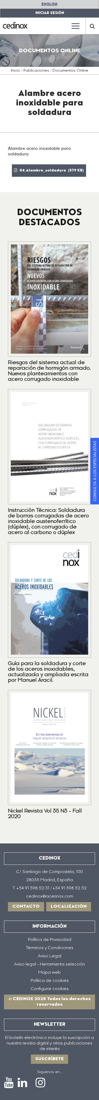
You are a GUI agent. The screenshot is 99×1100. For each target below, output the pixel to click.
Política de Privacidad (49, 940)
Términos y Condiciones (49, 948)
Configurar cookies (50, 989)
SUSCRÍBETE (49, 1059)
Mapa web (49, 973)
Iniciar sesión (49, 13)
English (49, 4)
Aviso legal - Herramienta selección (49, 964)
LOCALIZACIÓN (69, 906)
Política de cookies (50, 981)
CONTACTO (26, 906)
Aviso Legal (49, 956)
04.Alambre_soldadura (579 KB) (51, 171)
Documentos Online (70, 71)
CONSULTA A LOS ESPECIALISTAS (94, 471)
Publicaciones (36, 71)
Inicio (15, 71)
